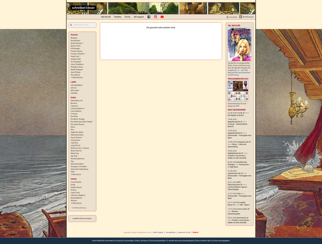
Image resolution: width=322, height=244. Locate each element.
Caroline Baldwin (78, 109)
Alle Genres (76, 203)
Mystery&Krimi (76, 198)
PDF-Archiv (234, 75)
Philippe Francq (77, 67)
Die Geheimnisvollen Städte (82, 122)
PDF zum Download (242, 73)
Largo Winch (75, 146)
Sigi (72, 161)
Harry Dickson (77, 138)
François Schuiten (78, 54)
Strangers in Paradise (79, 167)
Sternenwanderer (77, 164)
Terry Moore (75, 75)
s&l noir (74, 88)
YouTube (163, 17)
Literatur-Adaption (78, 195)
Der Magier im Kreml (236, 115)
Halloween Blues (77, 135)
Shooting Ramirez (77, 159)
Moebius (74, 38)
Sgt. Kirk (74, 156)
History (73, 190)
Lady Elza (74, 143)
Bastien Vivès (76, 46)
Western (74, 201)
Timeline (117, 17)
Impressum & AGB (184, 232)
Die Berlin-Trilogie (78, 119)
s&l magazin (139, 17)
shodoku (74, 93)
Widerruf (195, 232)
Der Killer (74, 117)
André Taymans (77, 43)
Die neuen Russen (77, 124)
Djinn (73, 127)
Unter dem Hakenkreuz (79, 169)
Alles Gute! (75, 91)
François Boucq (76, 51)
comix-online (242, 209)
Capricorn (74, 106)
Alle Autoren (77, 78)
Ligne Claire (75, 193)
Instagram (156, 17)
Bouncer (74, 103)
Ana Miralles (75, 41)
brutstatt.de (241, 218)
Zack (238, 194)
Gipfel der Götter (77, 132)
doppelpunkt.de (234, 122)
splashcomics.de (234, 173)
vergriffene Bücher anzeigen (82, 219)
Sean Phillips (75, 72)
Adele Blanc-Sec (77, 101)
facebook (149, 17)
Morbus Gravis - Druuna (80, 148)
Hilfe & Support (158, 232)
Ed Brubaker (75, 49)
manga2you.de (242, 142)
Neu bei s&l (106, 17)
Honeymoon (75, 140)
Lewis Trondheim (77, 64)
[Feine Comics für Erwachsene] (83, 7)
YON (73, 172)
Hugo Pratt (75, 57)
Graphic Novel (76, 187)
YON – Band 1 (244, 205)
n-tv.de (239, 113)
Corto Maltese (76, 111)
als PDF (236, 106)
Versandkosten (170, 232)
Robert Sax (75, 153)
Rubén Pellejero (77, 70)
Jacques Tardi (76, 59)
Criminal (74, 114)
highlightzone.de (234, 153)
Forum (127, 17)
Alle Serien (76, 175)
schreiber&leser (77, 85)
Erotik (73, 185)
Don (72, 130)
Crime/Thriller (76, 182)
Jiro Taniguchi (76, 62)
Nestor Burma (77, 151)
